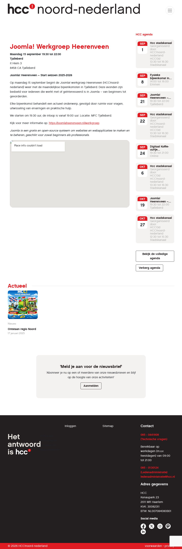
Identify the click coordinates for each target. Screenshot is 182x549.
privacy (169, 546)
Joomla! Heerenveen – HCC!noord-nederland (159, 99)
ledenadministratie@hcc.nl (158, 476)
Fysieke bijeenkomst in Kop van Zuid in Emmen (160, 79)
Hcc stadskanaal (161, 43)
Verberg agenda (149, 268)
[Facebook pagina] (143, 526)
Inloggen (70, 426)
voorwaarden (153, 546)
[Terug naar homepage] (74, 10)
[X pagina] (151, 526)
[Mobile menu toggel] (170, 10)
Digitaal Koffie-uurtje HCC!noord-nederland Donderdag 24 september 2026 (161, 154)
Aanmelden (91, 385)
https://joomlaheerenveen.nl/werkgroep (74, 123)
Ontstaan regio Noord (22, 329)
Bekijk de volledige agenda (155, 256)
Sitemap (108, 426)
